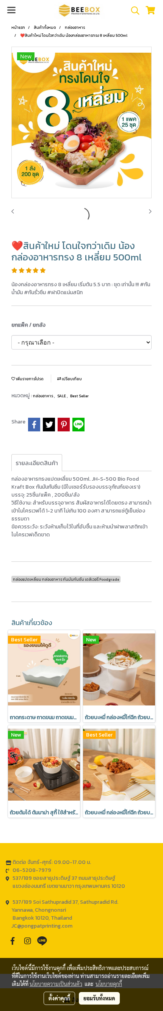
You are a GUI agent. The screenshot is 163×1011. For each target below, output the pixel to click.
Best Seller (79, 396)
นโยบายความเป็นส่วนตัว (56, 983)
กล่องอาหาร (43, 396)
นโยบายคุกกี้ (109, 983)
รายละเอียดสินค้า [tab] (37, 462)
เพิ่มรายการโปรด (29, 379)
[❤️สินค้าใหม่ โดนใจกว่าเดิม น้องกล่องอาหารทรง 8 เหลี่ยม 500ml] (81, 123)
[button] (132, 10)
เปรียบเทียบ (71, 379)
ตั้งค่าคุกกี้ (59, 998)
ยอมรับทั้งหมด (99, 998)
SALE (62, 396)
